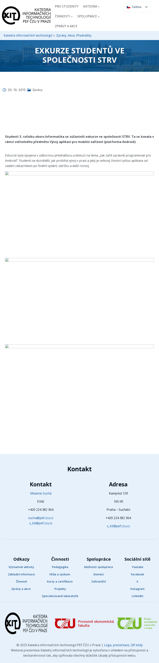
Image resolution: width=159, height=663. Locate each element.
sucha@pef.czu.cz (40, 518)
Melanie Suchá (40, 493)
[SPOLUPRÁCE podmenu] (99, 16)
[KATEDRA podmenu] (99, 7)
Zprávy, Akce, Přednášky (74, 35)
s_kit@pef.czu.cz (40, 523)
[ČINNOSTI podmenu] (72, 16)
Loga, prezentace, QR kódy (123, 645)
